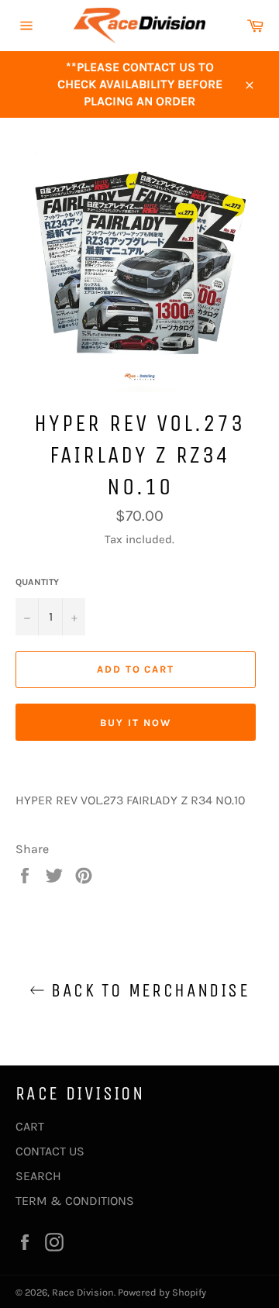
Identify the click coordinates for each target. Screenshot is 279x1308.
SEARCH (38, 1176)
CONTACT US (50, 1151)
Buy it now (135, 722)
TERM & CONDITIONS (75, 1200)
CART (30, 1126)
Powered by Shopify (162, 1292)
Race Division (83, 1292)
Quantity (37, 582)
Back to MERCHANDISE (147, 990)
